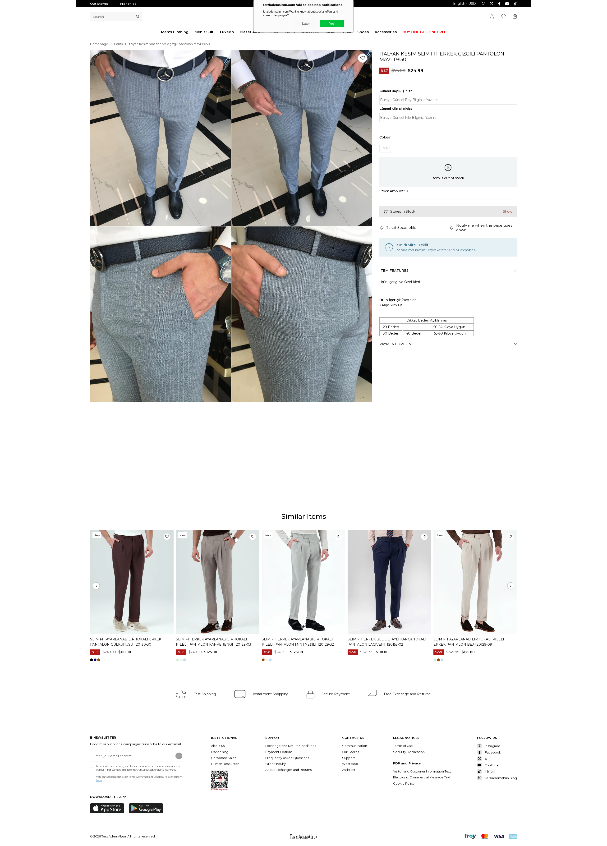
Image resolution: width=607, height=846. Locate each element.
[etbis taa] (219, 781)
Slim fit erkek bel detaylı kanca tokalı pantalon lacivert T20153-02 (387, 642)
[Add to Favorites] (362, 58)
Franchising (220, 752)
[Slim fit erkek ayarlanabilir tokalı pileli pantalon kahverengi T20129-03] (217, 582)
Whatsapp (350, 764)
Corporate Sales (223, 758)
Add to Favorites (167, 536)
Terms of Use (403, 746)
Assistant (348, 770)
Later (306, 23)
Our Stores (99, 3)
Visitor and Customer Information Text (422, 771)
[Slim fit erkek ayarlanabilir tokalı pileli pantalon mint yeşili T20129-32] (303, 582)
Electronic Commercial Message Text (422, 777)
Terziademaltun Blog (501, 778)
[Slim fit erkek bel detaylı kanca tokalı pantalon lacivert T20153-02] (389, 582)
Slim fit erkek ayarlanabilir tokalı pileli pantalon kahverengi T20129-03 (213, 642)
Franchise (128, 3)
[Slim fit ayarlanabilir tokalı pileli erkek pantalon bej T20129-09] (475, 582)
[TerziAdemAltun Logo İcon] (303, 836)
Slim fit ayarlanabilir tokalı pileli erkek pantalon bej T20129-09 (468, 642)
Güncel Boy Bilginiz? (395, 91)
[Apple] (107, 808)
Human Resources (225, 764)
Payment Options (396, 344)
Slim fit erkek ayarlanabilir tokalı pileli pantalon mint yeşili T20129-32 (298, 642)
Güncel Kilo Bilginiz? (395, 108)
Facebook (493, 752)
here (99, 780)
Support (348, 758)
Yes (332, 23)
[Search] (137, 17)
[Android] (146, 808)
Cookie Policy (403, 783)
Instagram (492, 746)
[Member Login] (492, 16)
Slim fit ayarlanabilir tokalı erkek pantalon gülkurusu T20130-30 (125, 642)
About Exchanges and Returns (288, 770)
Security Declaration (409, 752)
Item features (394, 270)
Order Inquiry (275, 764)
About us (218, 746)
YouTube (492, 765)
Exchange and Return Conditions (290, 746)
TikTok (490, 771)
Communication (354, 746)
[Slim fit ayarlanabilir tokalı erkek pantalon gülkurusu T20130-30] (132, 582)
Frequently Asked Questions (287, 758)
